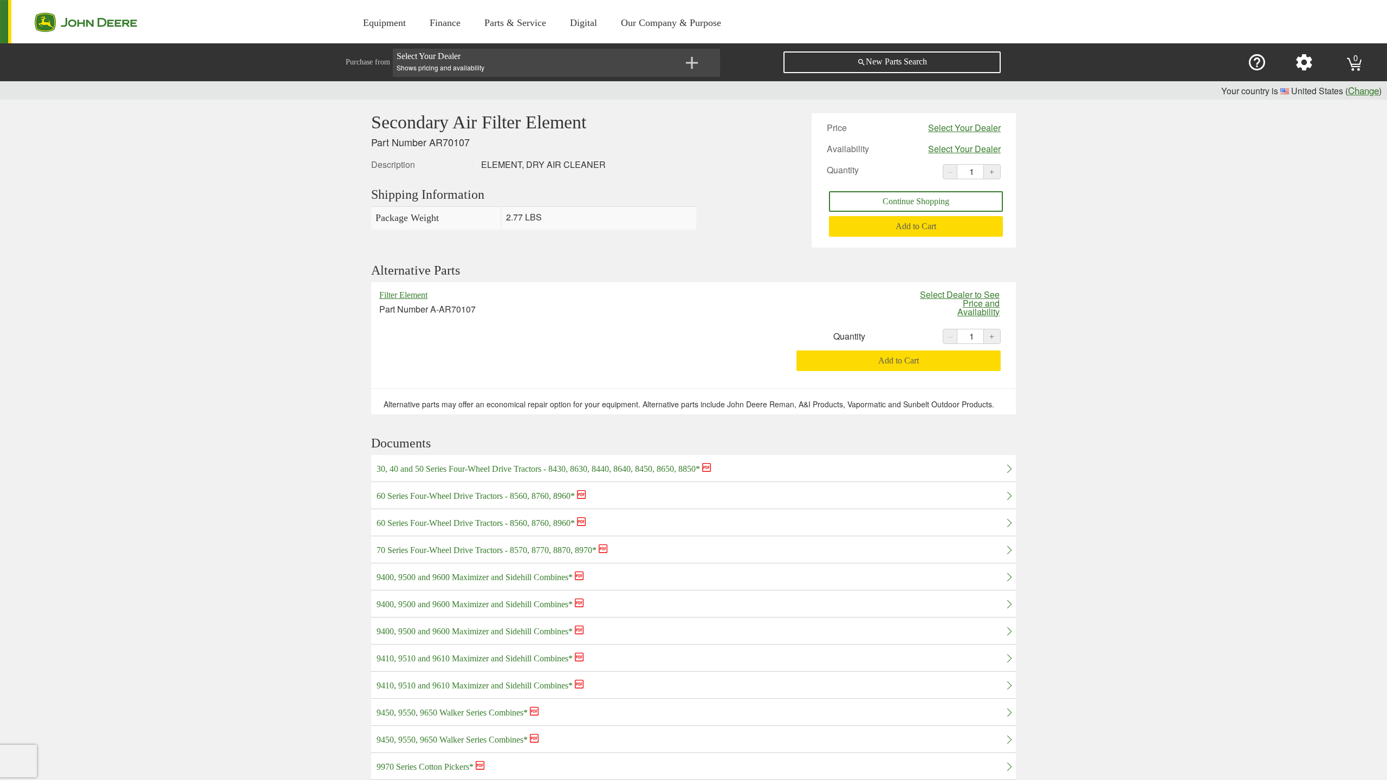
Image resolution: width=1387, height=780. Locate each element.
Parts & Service (515, 22)
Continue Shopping (916, 201)
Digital (583, 22)
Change (1363, 90)
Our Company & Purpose (671, 22)
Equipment (384, 22)
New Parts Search (892, 62)
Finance (445, 22)
